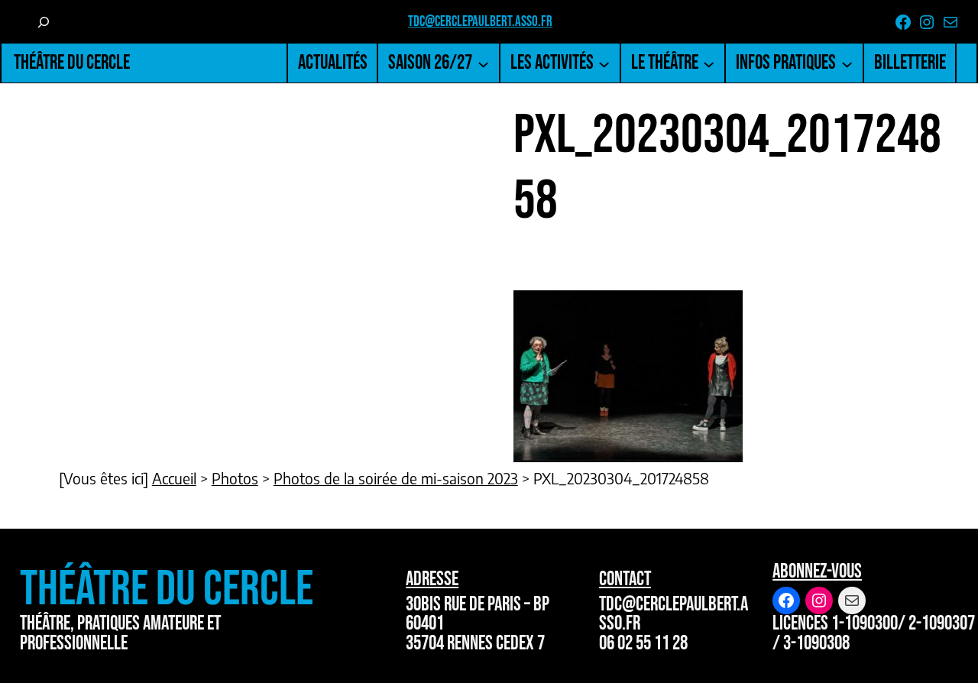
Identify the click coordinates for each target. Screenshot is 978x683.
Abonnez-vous (817, 572)
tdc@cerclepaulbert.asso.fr (480, 22)
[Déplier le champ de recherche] (43, 22)
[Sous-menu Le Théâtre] (708, 63)
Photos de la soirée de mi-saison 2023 (396, 478)
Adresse (432, 579)
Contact (625, 579)
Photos (235, 478)
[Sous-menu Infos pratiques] (847, 63)
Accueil (174, 478)
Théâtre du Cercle (72, 63)
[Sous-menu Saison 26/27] (483, 63)
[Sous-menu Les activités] (604, 63)
